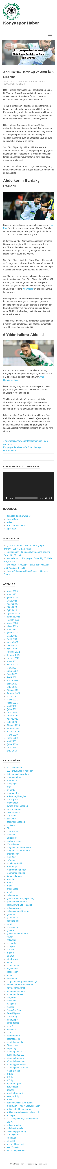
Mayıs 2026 (12, 591)
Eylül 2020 (12, 722)
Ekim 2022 (12, 645)
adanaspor (12, 780)
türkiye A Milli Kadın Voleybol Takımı (24, 1106)
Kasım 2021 (12, 680)
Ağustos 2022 (13, 652)
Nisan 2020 (12, 738)
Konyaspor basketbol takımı (20, 985)
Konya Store (12, 519)
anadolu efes (13, 793)
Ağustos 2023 (13, 613)
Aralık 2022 (12, 639)
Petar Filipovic (13, 1013)
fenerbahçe (12, 866)
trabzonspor (12, 1087)
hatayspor (11, 940)
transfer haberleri (15, 1093)
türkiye (10, 1099)
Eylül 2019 (12, 751)
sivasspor (11, 1029)
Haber (42, 81)
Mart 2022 (11, 668)
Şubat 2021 (12, 709)
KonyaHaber (24, 81)
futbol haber (12, 889)
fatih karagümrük (14, 863)
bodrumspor (12, 831)
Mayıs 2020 (12, 735)
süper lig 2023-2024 (16, 1055)
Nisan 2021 (12, 703)
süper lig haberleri (15, 1058)
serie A (10, 1026)
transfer (10, 1090)
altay (9, 787)
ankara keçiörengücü (17, 796)
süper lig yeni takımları (17, 1067)
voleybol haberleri (15, 1144)
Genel (9, 924)
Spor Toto (11, 529)
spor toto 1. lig (13, 1039)
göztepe (10, 930)
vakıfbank (11, 1138)
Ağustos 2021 (13, 690)
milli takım (11, 1004)
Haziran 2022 (13, 658)
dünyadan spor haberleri (18, 850)
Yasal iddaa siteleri (16, 525)
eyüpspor (11, 860)
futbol (9, 886)
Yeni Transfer (13, 1147)
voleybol (11, 1141)
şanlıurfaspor (13, 1023)
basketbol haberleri (16, 822)
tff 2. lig (10, 1077)
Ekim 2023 (12, 607)
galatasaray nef (14, 908)
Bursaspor (11, 838)
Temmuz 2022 (13, 655)
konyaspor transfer (15, 994)
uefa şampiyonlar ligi (16, 1131)
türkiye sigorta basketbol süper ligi (23, 1112)
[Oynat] (6, 498)
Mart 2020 (11, 741)
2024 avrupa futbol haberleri (20, 771)
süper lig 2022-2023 (16, 1052)
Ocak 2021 (12, 712)
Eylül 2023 (12, 610)
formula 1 (11, 879)
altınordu (11, 790)
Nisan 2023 (12, 626)
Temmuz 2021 (13, 693)
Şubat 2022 (12, 671)
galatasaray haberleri (17, 902)
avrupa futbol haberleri (17, 806)
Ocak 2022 (12, 674)
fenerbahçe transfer (16, 873)
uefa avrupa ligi (14, 1125)
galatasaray (12, 895)
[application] (28, 486)
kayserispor (12, 969)
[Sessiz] (46, 498)
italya (9, 962)
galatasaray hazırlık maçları (19, 905)
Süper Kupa (12, 1045)
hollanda (11, 949)
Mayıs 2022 (12, 661)
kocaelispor (12, 972)
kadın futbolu (13, 965)
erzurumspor (13, 854)
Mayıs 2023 (12, 623)
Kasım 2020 (12, 719)
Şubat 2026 (12, 597)
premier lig (12, 1016)
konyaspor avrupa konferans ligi (22, 981)
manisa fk (11, 1000)
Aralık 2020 (12, 716)
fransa (10, 882)
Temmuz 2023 (13, 617)
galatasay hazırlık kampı (18, 911)
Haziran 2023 (13, 620)
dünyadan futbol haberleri (19, 847)
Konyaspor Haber (21, 23)
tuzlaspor (11, 1115)
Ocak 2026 (12, 601)
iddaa (9, 522)
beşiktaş (11, 825)
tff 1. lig (10, 1074)
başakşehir (12, 815)
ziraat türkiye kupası (16, 1150)
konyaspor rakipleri (16, 991)
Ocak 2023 (12, 636)
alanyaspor (12, 783)
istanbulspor (12, 959)
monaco (10, 1007)
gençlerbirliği (13, 921)
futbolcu (10, 892)
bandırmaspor (13, 812)
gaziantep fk (12, 918)
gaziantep (11, 914)
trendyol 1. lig (13, 1096)
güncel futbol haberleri (17, 933)
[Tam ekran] (50, 498)
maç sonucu (12, 997)
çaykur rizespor (14, 841)
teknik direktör (13, 1071)
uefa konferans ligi (15, 1128)
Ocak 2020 (12, 747)
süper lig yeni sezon (16, 1064)
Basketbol (11, 819)
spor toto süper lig (15, 1042)
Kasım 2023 (12, 604)
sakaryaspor (12, 1020)
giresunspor (12, 927)
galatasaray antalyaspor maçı (20, 898)
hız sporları (12, 943)
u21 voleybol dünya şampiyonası (22, 1119)
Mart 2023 (11, 629)
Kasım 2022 (12, 642)
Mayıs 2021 (12, 700)
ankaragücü (12, 799)
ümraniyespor (13, 1134)
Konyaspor (9, 84)
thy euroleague (14, 1083)
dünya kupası (13, 844)
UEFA (9, 1122)
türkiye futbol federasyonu (19, 1109)
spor (9, 1032)
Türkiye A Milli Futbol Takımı (20, 1103)
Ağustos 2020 (13, 725)
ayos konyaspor (14, 809)
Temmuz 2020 (13, 728)
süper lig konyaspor (16, 1061)
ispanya (10, 956)
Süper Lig (20, 84)
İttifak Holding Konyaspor (18, 516)
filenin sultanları (14, 876)
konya (9, 975)
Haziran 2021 (13, 696)
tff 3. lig (10, 1080)
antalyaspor (12, 803)
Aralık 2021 (12, 677)
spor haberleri (13, 1036)
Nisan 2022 (12, 664)
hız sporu (11, 946)
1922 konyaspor (14, 768)
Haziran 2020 (13, 731)
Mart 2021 (11, 706)
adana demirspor (15, 777)
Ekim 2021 (12, 684)
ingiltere (10, 953)
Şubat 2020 (12, 744)
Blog (35, 81)
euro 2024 (11, 857)
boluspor (11, 835)
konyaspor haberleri (16, 988)
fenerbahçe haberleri (16, 870)
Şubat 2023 (12, 633)
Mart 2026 (11, 594)
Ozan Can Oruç (14, 1010)
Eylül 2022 (12, 649)
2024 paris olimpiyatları (18, 774)
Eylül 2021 (12, 687)
